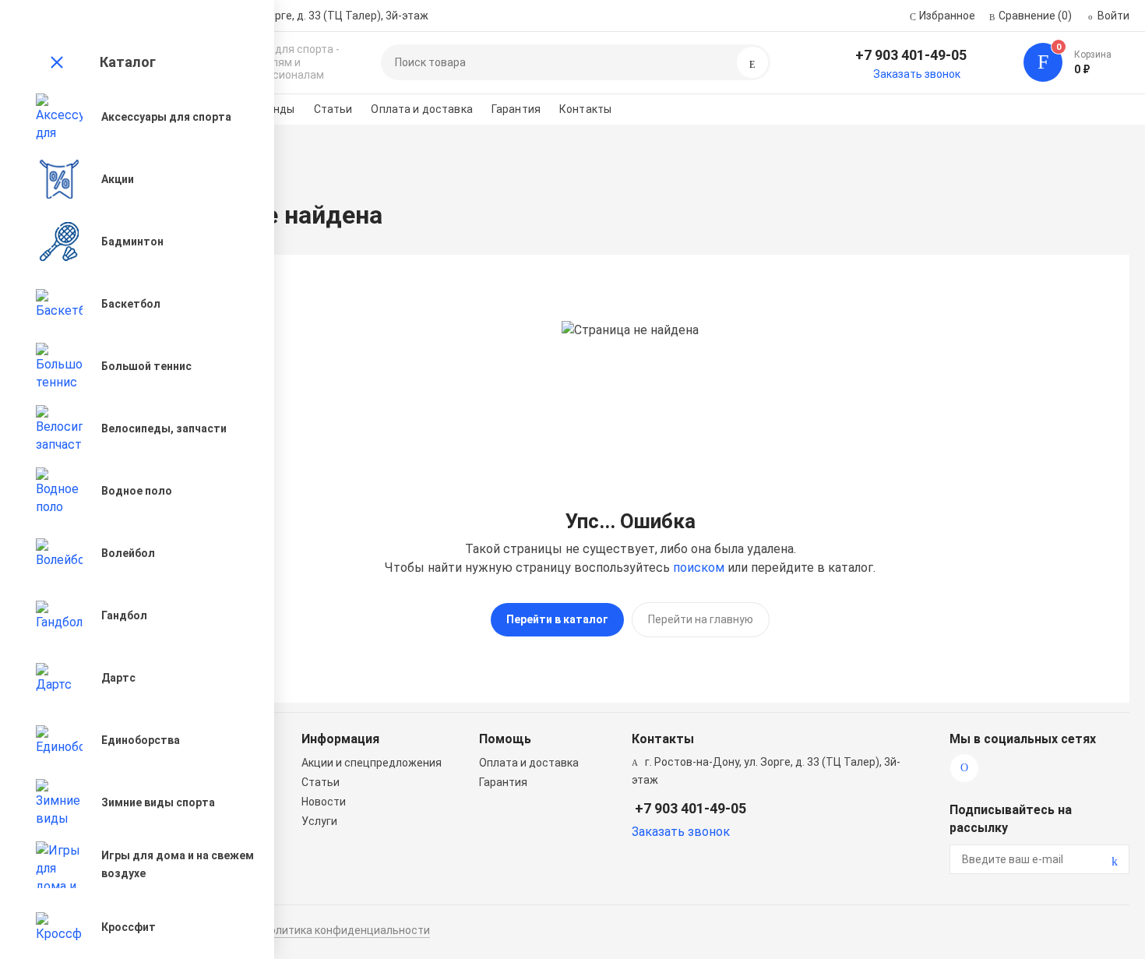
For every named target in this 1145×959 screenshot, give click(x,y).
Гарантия (516, 109)
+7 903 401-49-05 (911, 55)
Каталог (128, 62)
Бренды (274, 109)
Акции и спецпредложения (371, 762)
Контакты (585, 109)
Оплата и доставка (421, 109)
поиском (698, 567)
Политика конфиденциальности (346, 930)
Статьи (333, 109)
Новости (323, 801)
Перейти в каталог (557, 619)
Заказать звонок (916, 74)
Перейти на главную (700, 619)
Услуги (319, 821)
